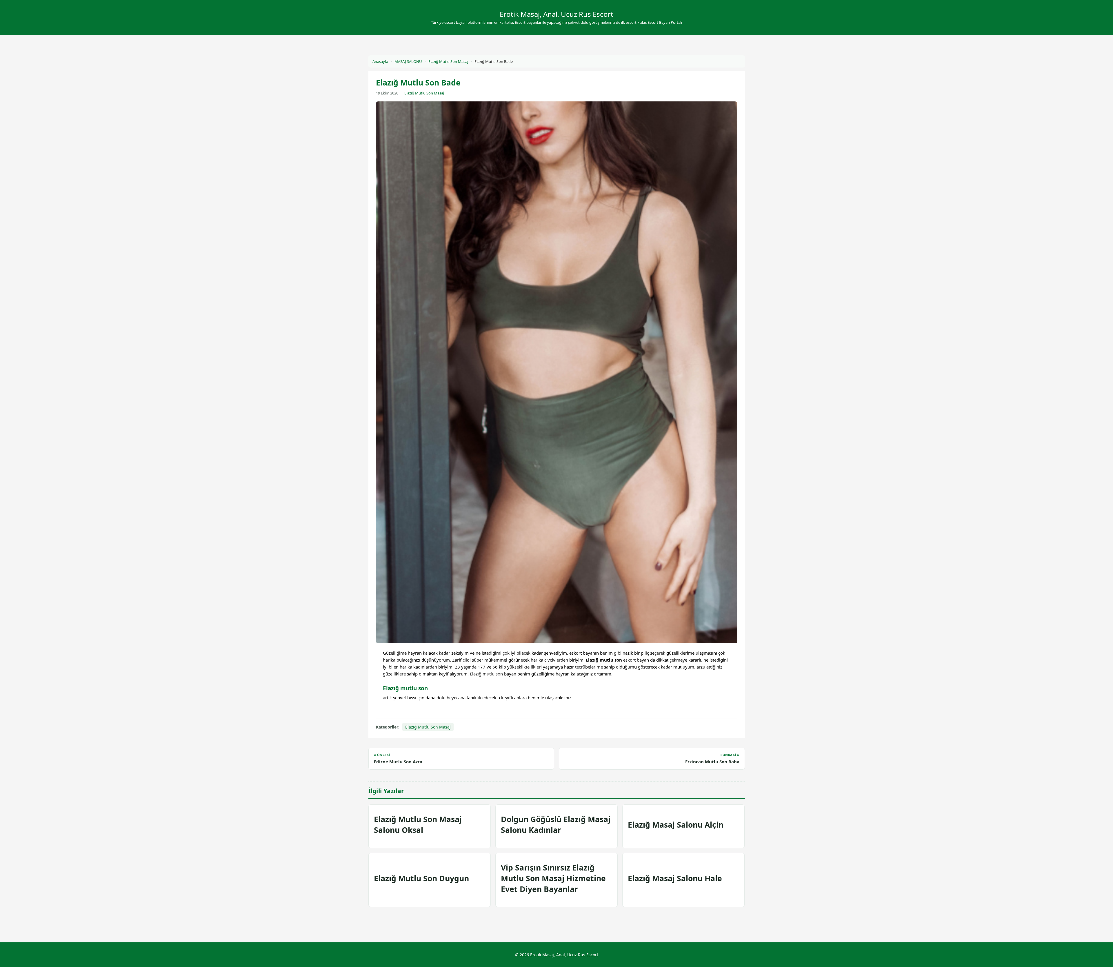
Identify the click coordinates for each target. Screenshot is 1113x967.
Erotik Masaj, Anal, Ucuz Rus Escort (556, 14)
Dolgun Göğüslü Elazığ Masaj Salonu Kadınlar (555, 824)
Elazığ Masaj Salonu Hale (675, 878)
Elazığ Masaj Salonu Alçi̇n (675, 825)
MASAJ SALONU (408, 61)
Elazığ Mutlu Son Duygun (421, 878)
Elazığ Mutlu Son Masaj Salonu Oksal (418, 824)
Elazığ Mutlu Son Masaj (448, 61)
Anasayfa (380, 61)
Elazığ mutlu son (486, 674)
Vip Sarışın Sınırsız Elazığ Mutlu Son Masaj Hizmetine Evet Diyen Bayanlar (553, 878)
